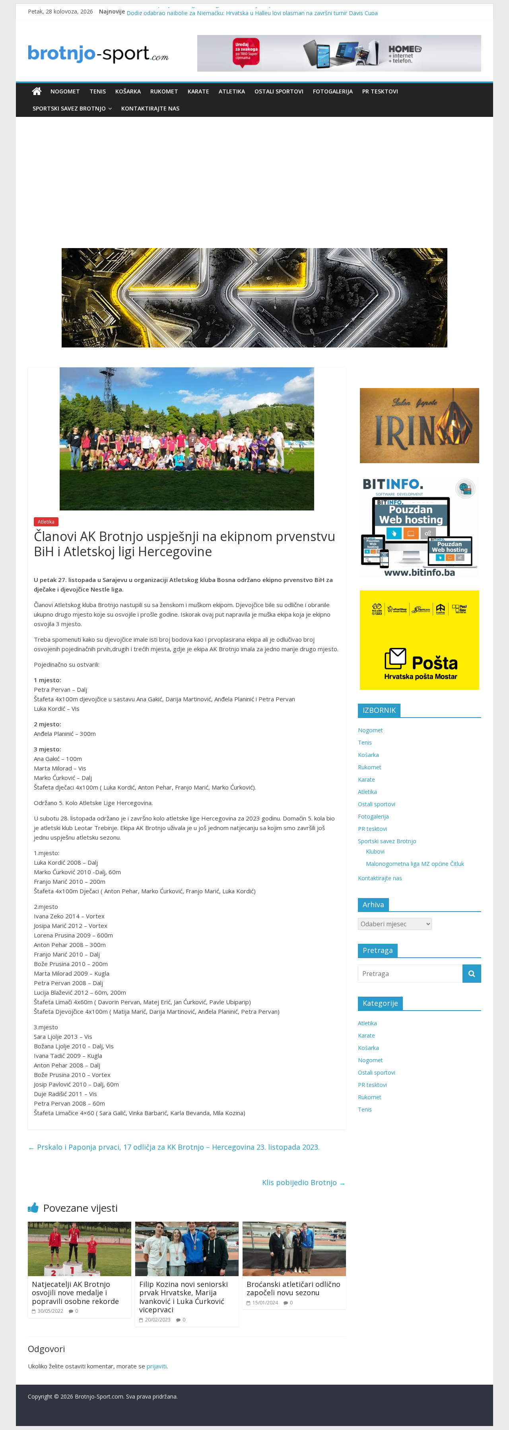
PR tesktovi (380, 91)
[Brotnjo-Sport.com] (37, 91)
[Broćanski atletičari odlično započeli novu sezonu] (294, 1226)
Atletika (232, 91)
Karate (198, 91)
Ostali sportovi (278, 91)
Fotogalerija (333, 91)
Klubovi (375, 851)
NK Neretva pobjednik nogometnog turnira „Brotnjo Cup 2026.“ (208, 11)
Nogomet (65, 91)
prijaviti (157, 1366)
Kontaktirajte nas (150, 108)
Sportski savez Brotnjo (69, 108)
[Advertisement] (254, 176)
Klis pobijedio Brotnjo (304, 1182)
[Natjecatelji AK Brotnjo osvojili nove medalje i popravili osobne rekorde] (79, 1226)
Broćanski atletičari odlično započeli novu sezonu (293, 1288)
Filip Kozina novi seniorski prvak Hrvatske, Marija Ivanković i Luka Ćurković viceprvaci (183, 1297)
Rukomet (164, 91)
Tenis (97, 91)
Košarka (128, 91)
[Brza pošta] (254, 297)
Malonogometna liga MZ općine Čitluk (415, 863)
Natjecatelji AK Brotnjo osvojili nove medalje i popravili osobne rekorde (75, 1292)
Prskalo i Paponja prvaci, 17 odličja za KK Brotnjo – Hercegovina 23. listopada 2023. (174, 1147)
